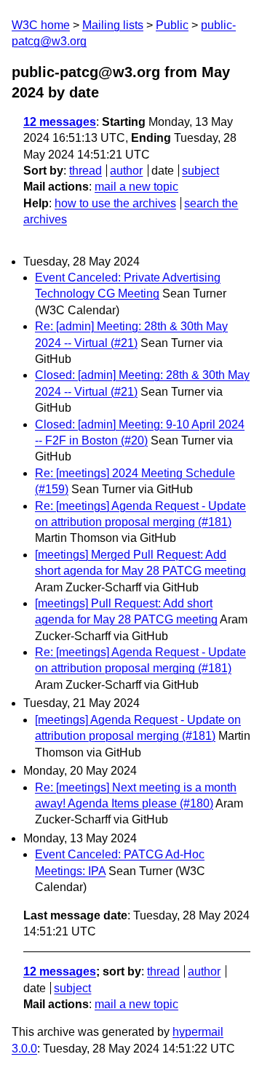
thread (85, 170)
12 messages (59, 122)
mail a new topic (136, 186)
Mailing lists (112, 25)
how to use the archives (115, 203)
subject (200, 170)
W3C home (41, 25)
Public (172, 25)
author (126, 170)
